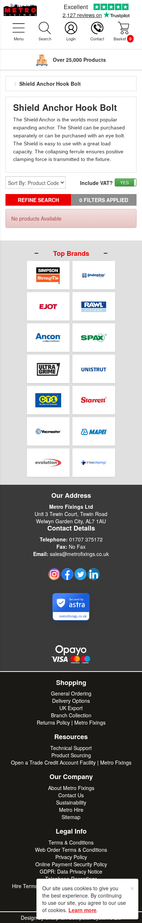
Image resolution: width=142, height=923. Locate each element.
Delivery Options (71, 700)
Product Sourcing (71, 755)
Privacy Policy (71, 856)
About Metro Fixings (71, 787)
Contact (97, 38)
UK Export (71, 708)
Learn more (82, 910)
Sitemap (71, 817)
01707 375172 (86, 539)
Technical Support (71, 747)
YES (124, 182)
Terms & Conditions (71, 842)
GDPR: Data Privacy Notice (71, 871)
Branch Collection (71, 715)
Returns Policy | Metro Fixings (71, 722)
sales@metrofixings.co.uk (79, 553)
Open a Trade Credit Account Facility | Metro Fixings (71, 762)
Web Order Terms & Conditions (71, 849)
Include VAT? (96, 182)
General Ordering (71, 693)
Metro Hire (71, 809)
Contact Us (71, 795)
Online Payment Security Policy (71, 864)
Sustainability (71, 802)
